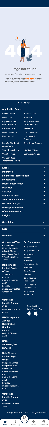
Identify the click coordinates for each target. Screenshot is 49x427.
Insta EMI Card (8, 128)
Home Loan (7, 117)
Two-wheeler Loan (10, 150)
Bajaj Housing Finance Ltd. (30, 279)
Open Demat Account (33, 143)
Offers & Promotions (12, 211)
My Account (44, 425)
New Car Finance (31, 150)
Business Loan (30, 113)
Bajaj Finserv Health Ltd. (29, 293)
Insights (6, 215)
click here (29, 79)
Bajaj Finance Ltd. (31, 250)
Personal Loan (8, 113)
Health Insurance (9, 132)
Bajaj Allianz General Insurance (29, 257)
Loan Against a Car (32, 154)
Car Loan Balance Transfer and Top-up (11, 159)
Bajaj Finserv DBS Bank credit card (31, 123)
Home (5, 425)
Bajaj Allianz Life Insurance (31, 265)
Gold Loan (28, 117)
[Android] (29, 313)
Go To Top (25, 103)
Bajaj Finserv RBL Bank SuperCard (10, 123)
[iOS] (35, 313)
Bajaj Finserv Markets (29, 272)
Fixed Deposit (8, 136)
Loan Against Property (29, 137)
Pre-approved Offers (12, 207)
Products (24, 421)
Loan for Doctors (31, 132)
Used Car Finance (10, 154)
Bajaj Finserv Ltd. (31, 246)
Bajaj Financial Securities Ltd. (30, 286)
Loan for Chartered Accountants (10, 144)
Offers (33, 425)
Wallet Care (28, 128)
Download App (15, 425)
